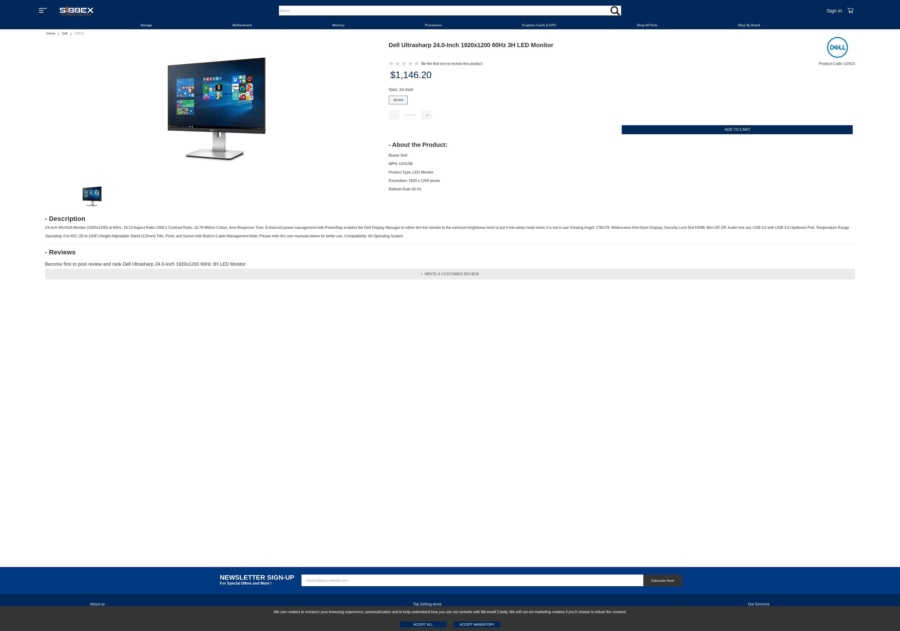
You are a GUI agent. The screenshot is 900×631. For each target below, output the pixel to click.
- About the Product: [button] (418, 144)
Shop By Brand (749, 25)
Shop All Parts (647, 25)
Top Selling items (427, 604)
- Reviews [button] (60, 252)
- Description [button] (65, 218)
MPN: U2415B (401, 164)
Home (50, 33)
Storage (146, 25)
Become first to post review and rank (145, 264)
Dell (65, 33)
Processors (433, 25)
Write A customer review (452, 274)
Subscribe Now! (662, 580)
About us (97, 604)
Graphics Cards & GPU (539, 25)
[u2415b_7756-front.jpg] (216, 110)
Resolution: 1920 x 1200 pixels (414, 181)
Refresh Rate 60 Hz (405, 189)
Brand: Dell (398, 155)
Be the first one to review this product (451, 64)
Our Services (758, 604)
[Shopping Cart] (850, 10)
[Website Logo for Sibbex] (76, 10)
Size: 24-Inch (401, 89)
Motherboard (242, 25)
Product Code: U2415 (837, 64)
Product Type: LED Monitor (411, 172)
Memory (338, 25)
